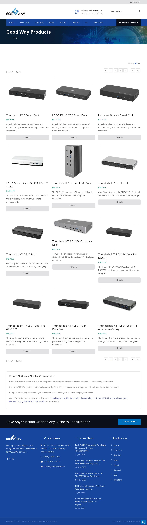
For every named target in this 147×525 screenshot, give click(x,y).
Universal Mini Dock (104, 398)
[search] (139, 11)
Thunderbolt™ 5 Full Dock (113, 183)
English (136, 2)
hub (32, 401)
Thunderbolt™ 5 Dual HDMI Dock (71, 183)
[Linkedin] (13, 458)
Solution (39, 22)
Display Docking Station (19, 401)
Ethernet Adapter (87, 398)
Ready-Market (136, 521)
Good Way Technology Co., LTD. (31, 521)
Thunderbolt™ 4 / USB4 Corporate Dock (72, 243)
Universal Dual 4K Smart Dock (116, 115)
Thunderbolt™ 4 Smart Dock (22, 115)
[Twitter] (10, 458)
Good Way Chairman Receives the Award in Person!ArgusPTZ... (90, 462)
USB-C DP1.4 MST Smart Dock (69, 115)
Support (75, 22)
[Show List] (139, 63)
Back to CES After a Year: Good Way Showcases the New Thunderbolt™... (90, 448)
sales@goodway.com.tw (91, 10)
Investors (98, 22)
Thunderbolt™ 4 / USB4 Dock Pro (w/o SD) (25, 327)
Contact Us (40, 401)
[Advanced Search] (143, 522)
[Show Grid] (136, 63)
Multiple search (130, 22)
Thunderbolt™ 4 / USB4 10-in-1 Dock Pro (70, 327)
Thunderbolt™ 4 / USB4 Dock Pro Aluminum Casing (117, 327)
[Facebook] (7, 458)
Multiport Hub (72, 398)
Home (11, 22)
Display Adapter (120, 398)
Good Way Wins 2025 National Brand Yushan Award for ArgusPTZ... (88, 501)
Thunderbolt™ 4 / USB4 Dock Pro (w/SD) (117, 256)
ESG (86, 22)
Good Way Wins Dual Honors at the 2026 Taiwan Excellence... (89, 474)
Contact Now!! (129, 422)
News (51, 22)
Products (24, 22)
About (63, 22)
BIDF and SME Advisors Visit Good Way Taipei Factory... (90, 487)
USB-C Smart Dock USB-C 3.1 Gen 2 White (27, 184)
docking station (58, 398)
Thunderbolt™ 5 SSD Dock (21, 254)
